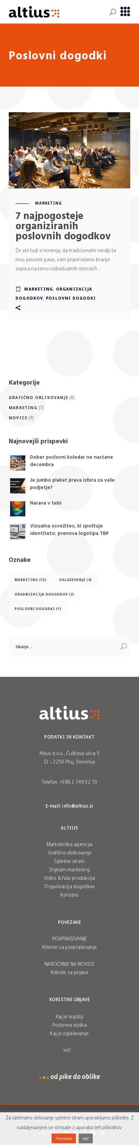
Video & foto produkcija (69, 878)
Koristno (69, 895)
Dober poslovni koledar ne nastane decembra (71, 461)
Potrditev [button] (64, 1138)
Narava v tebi (45, 503)
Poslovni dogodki (71, 298)
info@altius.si (77, 806)
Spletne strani (69, 861)
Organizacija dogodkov (44, 594)
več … (69, 1050)
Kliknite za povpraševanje (69, 947)
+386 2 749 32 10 (79, 782)
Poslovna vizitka (69, 1025)
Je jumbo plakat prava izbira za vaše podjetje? (72, 483)
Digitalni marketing (69, 869)
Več (86, 1138)
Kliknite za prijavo (69, 972)
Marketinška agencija (70, 844)
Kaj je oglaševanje (69, 1033)
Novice (18, 418)
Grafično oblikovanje (38, 397)
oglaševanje (75, 579)
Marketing (48, 203)
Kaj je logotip (69, 1016)
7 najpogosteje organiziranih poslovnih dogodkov (63, 225)
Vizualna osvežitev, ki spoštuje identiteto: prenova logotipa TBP (69, 529)
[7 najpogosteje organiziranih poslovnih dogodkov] (69, 150)
